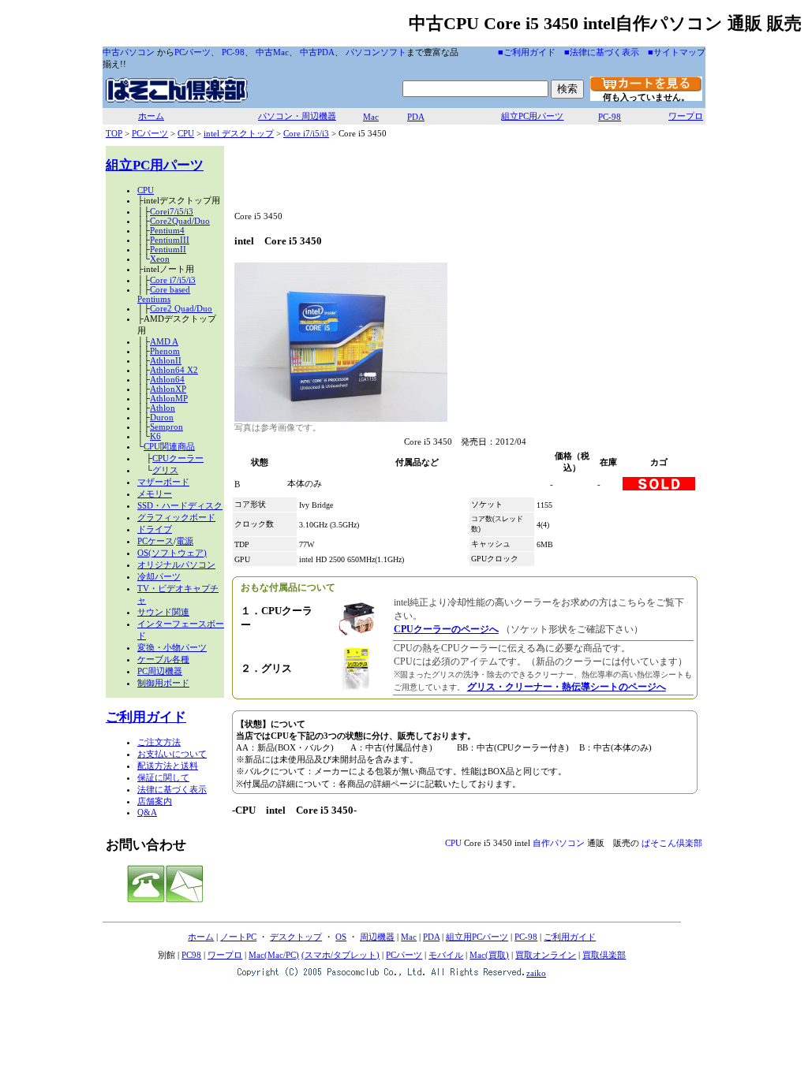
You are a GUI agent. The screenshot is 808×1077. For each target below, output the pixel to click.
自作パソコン (559, 843)
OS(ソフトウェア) (172, 552)
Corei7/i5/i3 (171, 211)
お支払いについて (172, 753)
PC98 (191, 955)
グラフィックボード (176, 517)
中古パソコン (129, 52)
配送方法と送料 (167, 765)
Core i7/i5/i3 (306, 133)
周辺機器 (377, 936)
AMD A (164, 341)
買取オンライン (545, 955)
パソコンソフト (376, 52)
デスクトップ (296, 936)
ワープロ (685, 116)
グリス (165, 470)
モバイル (445, 955)
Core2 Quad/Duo (181, 308)
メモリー (154, 493)
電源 (184, 541)
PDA (416, 116)
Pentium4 (167, 230)
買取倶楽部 (604, 955)
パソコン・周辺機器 (297, 116)
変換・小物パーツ (172, 647)
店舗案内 (154, 801)
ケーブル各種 (163, 659)
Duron (162, 417)
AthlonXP (168, 388)
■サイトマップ (676, 52)
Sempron (166, 426)
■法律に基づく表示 (601, 52)
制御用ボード (163, 683)
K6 (155, 436)
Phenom (165, 351)
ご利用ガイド (146, 717)
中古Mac (272, 52)
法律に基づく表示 (172, 789)
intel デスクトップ (239, 133)
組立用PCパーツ (477, 936)
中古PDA (317, 52)
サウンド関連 (163, 612)
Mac (371, 116)
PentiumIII (169, 239)
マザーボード (163, 481)
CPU (186, 133)
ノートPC (238, 936)
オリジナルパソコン (176, 564)
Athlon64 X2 (174, 370)
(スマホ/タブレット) (340, 955)
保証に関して (163, 777)
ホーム (151, 116)
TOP (114, 133)
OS (340, 936)
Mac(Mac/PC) (274, 955)
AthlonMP (169, 398)
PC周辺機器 (159, 671)
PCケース (155, 541)
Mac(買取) (489, 955)
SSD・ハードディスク (180, 505)
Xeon (160, 258)
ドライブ (154, 529)
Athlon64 (167, 379)
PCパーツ (192, 52)
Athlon (162, 407)
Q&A (147, 812)
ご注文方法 (159, 742)
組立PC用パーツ (532, 116)
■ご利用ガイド (527, 52)
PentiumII (168, 249)
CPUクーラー (178, 458)
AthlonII (165, 360)
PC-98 (233, 52)
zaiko (536, 973)
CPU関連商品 (169, 446)
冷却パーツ (159, 576)
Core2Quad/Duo (180, 220)
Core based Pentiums (163, 294)
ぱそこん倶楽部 (672, 843)
